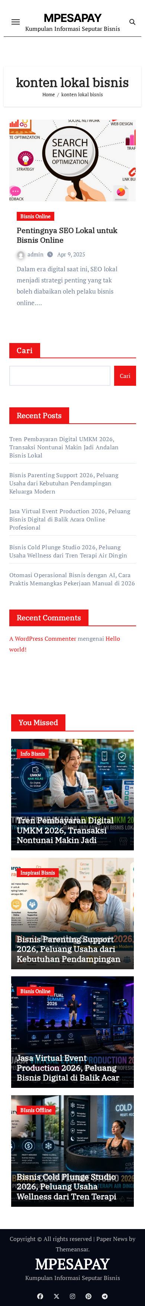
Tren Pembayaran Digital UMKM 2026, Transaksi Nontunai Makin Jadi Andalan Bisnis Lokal (64, 447)
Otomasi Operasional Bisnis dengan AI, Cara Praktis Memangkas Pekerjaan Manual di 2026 (72, 579)
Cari (25, 350)
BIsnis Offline (36, 1109)
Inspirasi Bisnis (37, 872)
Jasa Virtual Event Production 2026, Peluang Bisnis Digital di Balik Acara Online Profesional (69, 519)
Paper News (112, 1239)
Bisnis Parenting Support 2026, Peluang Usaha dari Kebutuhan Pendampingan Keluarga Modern (64, 483)
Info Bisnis (32, 753)
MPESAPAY (73, 18)
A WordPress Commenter (42, 638)
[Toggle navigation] (15, 22)
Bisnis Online (35, 216)
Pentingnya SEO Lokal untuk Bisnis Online (67, 235)
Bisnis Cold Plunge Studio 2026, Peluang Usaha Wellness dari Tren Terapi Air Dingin (68, 551)
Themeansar (72, 1249)
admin (36, 254)
